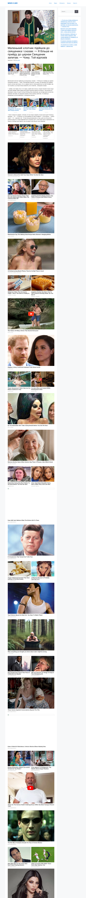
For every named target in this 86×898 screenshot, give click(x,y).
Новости (75, 3)
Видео (55, 3)
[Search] (76, 11)
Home (50, 3)
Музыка (69, 3)
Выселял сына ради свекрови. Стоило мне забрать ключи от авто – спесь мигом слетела (69, 30)
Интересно (62, 3)
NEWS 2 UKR (12, 3)
